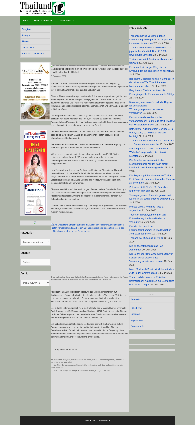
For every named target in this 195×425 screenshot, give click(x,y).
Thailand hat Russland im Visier (146, 238)
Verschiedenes (57, 362)
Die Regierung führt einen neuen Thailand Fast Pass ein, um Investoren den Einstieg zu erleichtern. (152, 179)
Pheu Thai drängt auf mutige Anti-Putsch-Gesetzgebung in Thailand (81, 370)
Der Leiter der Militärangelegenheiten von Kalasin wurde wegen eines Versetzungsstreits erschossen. (151, 258)
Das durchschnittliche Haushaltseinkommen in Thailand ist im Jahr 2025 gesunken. (150, 230)
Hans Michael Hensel (33, 53)
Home (25, 20)
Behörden (58, 359)
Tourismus (119, 359)
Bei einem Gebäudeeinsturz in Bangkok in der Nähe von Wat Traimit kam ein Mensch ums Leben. (151, 82)
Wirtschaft (68, 362)
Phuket (25, 41)
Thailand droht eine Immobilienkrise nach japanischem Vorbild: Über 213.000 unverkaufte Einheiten (151, 51)
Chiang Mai (28, 47)
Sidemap (135, 314)
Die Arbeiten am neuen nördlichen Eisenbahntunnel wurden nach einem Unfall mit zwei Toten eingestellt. (148, 164)
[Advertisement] (90, 45)
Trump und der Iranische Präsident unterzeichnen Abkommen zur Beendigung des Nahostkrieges (151, 281)
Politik (95, 359)
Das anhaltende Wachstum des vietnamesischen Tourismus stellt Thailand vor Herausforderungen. (152, 121)
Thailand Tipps (64, 20)
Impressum (137, 320)
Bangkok (66, 359)
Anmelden (136, 299)
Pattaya (26, 35)
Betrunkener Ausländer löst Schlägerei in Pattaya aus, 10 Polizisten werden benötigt (151, 133)
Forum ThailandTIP (43, 20)
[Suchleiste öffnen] (171, 20)
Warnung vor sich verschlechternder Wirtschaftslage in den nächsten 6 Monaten (148, 152)
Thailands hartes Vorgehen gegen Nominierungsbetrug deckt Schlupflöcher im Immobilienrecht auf (151, 40)
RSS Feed (136, 308)
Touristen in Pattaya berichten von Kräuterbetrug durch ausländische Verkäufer (147, 218)
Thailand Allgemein (106, 359)
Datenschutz (137, 326)
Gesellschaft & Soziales (81, 359)
